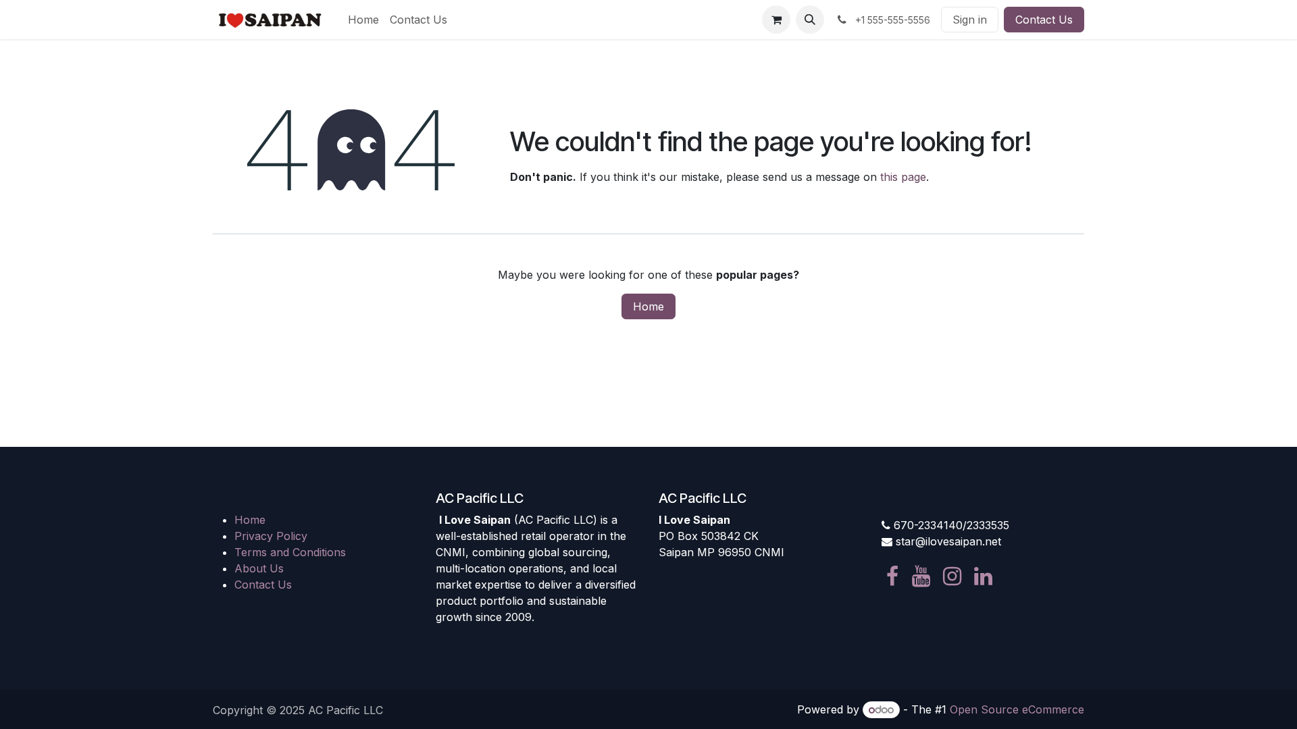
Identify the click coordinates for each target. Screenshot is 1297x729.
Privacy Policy (270, 536)
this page (903, 177)
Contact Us (1044, 19)
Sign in (969, 19)
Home (648, 306)
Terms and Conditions (290, 552)
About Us (259, 568)
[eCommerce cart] (776, 19)
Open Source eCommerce (1017, 709)
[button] (810, 19)
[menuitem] (363, 19)
